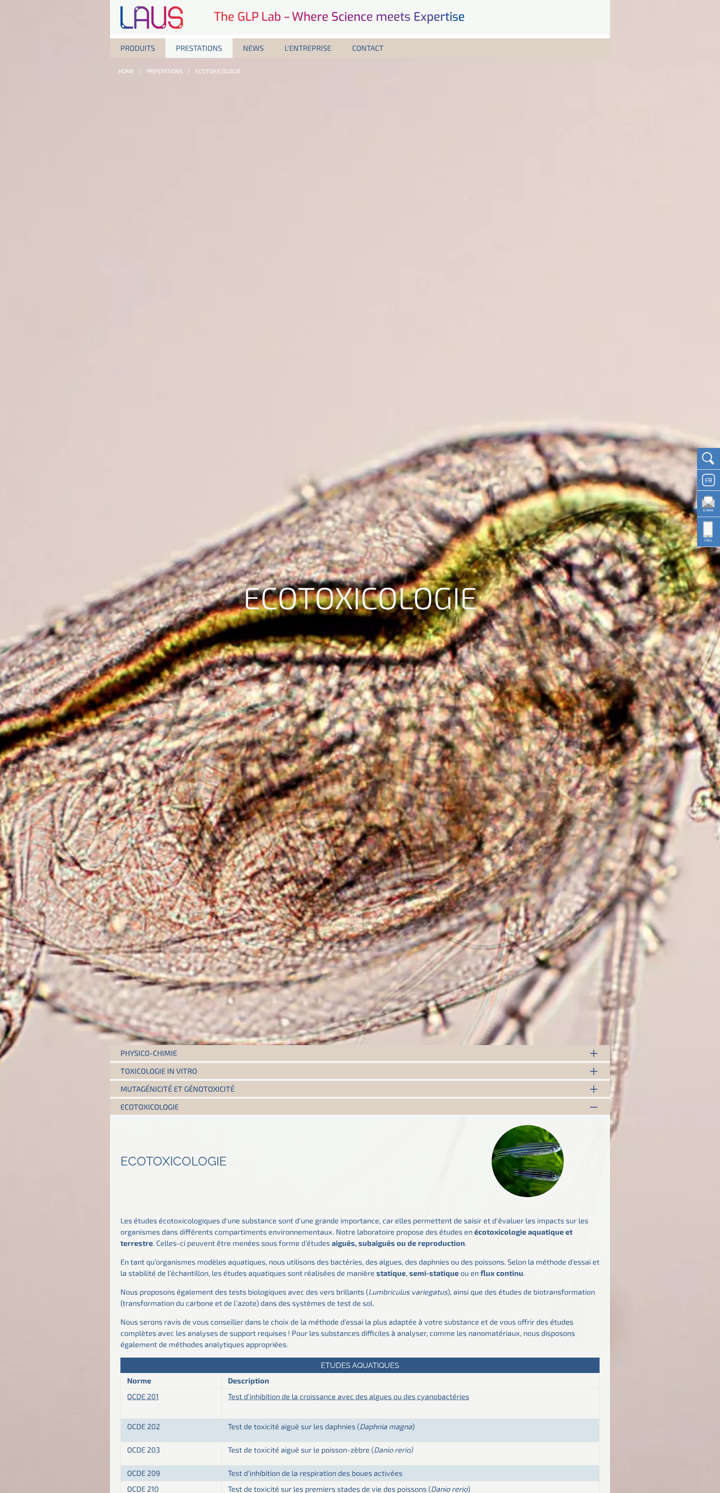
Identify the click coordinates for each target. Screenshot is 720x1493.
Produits (137, 48)
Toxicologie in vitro (158, 1070)
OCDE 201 (143, 1396)
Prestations (199, 48)
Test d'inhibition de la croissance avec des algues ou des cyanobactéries (348, 1396)
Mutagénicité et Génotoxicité (177, 1088)
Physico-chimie (148, 1053)
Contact (367, 48)
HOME (126, 71)
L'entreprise (308, 48)
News (253, 48)
